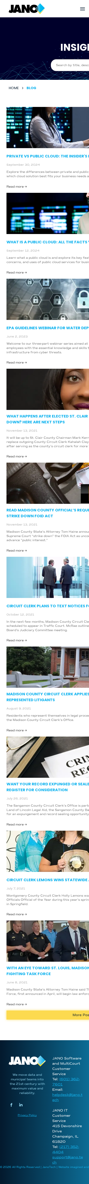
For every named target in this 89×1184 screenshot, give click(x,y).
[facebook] (11, 1105)
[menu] (82, 9)
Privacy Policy (27, 1115)
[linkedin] (21, 1105)
